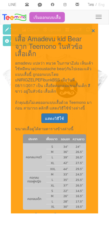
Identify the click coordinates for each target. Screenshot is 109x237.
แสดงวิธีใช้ (54, 118)
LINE (12, 4)
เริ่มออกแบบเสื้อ (47, 17)
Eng (101, 4)
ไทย (91, 4)
